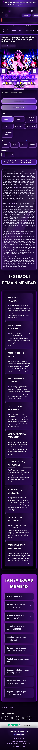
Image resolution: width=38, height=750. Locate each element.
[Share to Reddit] (25, 718)
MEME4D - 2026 (7, 707)
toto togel (12, 203)
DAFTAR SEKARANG (19, 107)
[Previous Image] (3, 71)
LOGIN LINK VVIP (19, 101)
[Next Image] (34, 71)
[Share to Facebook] (9, 718)
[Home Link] (13, 13)
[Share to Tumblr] (31, 718)
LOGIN (26, 15)
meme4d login (17, 187)
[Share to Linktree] (14, 718)
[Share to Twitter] (3, 718)
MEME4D (6, 171)
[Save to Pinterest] (20, 718)
